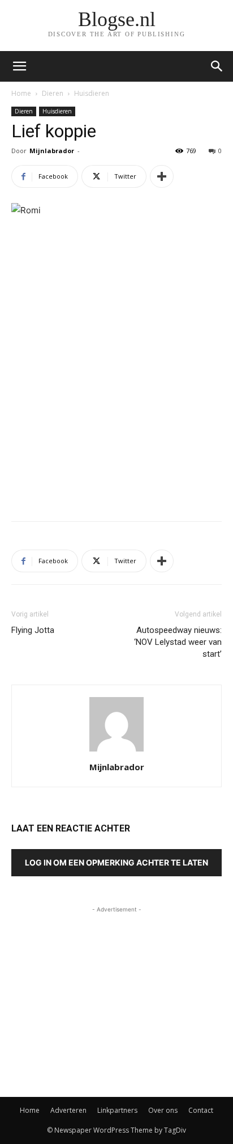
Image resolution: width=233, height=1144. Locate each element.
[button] (217, 66)
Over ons (163, 1110)
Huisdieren (91, 93)
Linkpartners (117, 1110)
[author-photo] (116, 751)
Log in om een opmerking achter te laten (116, 862)
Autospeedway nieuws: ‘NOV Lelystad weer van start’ (178, 642)
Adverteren (68, 1110)
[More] (162, 176)
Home (21, 93)
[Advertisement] (116, 429)
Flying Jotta (32, 630)
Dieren (52, 93)
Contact (200, 1110)
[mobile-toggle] (19, 66)
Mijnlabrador (51, 150)
